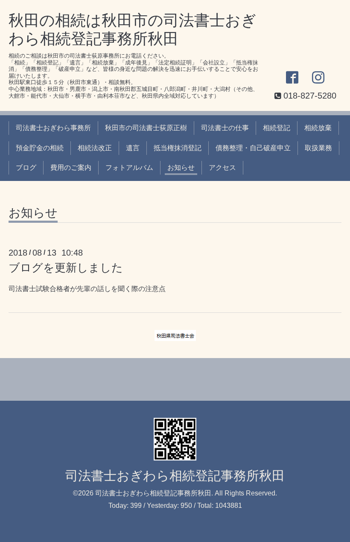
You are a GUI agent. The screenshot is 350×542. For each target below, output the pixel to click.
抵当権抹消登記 (177, 148)
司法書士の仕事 (225, 127)
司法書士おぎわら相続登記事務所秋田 (175, 476)
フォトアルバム (129, 167)
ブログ (26, 167)
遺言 (133, 148)
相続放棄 (318, 127)
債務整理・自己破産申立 (253, 148)
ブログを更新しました (66, 267)
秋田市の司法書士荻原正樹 (146, 127)
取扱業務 (318, 148)
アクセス (222, 167)
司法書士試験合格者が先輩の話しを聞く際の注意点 (87, 288)
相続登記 (276, 127)
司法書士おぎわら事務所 (53, 127)
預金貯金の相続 (40, 148)
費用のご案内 (70, 167)
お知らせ (181, 167)
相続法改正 (95, 148)
